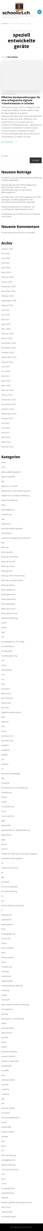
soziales (4, 1136)
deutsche (5, 689)
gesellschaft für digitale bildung (15, 830)
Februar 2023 (7, 447)
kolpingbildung (8, 934)
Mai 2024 (5, 376)
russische (5, 1089)
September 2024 (8, 357)
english (4, 755)
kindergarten (7, 924)
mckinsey (5, 990)
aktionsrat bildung (9, 500)
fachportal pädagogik (10, 774)
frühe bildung (7, 807)
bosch (4, 627)
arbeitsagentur (8, 510)
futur (3, 811)
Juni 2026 (5, 258)
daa (3, 684)
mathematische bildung (12, 986)
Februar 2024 (7, 390)
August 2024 (7, 362)
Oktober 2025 (7, 296)
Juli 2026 (5, 253)
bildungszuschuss (9, 613)
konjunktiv (6, 939)
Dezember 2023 (8, 400)
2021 (3, 467)
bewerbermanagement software (15, 538)
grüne (4, 844)
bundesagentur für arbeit (12, 642)
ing (2, 901)
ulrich (4, 1184)
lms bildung (6, 967)
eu (2, 769)
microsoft (5, 1000)
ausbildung (6, 514)
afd (2, 481)
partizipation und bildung (12, 1019)
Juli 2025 (5, 310)
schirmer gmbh (8, 1108)
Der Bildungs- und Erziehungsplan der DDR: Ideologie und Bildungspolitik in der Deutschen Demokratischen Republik (21, 199)
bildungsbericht (8, 590)
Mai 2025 (5, 320)
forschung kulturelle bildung (14, 788)
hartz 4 (4, 849)
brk (2, 637)
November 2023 (8, 404)
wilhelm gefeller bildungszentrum (16, 1202)
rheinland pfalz (8, 1080)
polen (4, 1042)
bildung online (7, 566)
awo (3, 519)
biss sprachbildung (9, 618)
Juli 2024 (5, 367)
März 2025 (6, 329)
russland (5, 1094)
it (1, 910)
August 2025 (7, 305)
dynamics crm (7, 736)
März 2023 (6, 442)
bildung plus (7, 571)
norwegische (7, 1009)
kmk (3, 929)
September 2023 (8, 414)
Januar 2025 (6, 338)
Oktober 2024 (7, 353)
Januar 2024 (6, 395)
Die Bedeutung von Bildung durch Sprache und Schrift (20, 215)
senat (3, 1122)
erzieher (5, 764)
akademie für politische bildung (15, 496)
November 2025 (8, 291)
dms (3, 726)
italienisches (6, 915)
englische (5, 750)
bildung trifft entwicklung (13, 576)
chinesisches (6, 670)
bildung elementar (9, 557)
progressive (6, 1066)
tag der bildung (8, 1165)
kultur (4, 943)
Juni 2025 (5, 315)
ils (2, 896)
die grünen (6, 703)
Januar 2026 (6, 282)
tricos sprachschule (9, 1169)
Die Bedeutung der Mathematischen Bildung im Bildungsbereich (21, 179)
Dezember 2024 (8, 343)
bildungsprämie (8, 604)
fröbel (4, 802)
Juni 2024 (5, 371)
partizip (4, 1014)
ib (2, 872)
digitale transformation (11, 712)
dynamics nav (7, 741)
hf (2, 863)
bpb (3, 632)
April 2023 (5, 437)
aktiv (3, 505)
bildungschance (8, 594)
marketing (6, 976)
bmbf (3, 623)
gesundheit (6, 835)
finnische (5, 783)
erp (2, 759)
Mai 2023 (5, 433)
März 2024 (6, 386)
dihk (3, 717)
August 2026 (7, 249)
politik (4, 1047)
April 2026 (5, 268)
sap (2, 1099)
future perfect (7, 816)
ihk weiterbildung (9, 891)
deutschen (6, 693)
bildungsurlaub (8, 609)
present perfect (8, 1056)
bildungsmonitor (8, 599)
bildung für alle (8, 562)
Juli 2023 (5, 423)
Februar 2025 (7, 334)
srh (2, 1151)
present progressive (10, 1061)
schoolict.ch (16, 12)
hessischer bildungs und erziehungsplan (19, 854)
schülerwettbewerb (10, 1118)
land (3, 953)
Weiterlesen (7, 142)
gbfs (3, 821)
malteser (5, 972)
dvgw (3, 731)
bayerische (6, 524)
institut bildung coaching (12, 905)
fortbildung (6, 792)
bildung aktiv (7, 552)
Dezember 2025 (8, 286)
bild (3, 543)
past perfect (6, 1033)
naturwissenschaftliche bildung (15, 1005)
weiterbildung (7, 1193)
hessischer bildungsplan (12, 858)
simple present (7, 1132)
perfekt (4, 1038)
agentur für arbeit (9, 486)
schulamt (5, 1113)
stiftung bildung (8, 1155)
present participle (9, 1052)
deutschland (7, 698)
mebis (4, 995)
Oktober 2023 (7, 409)
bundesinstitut (7, 646)
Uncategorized (8, 94)
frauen (4, 797)
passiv (3, 1023)
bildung (4, 547)
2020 (3, 463)
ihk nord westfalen (9, 887)
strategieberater (8, 1160)
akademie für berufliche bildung (15, 491)
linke (3, 962)
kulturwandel (7, 948)
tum (3, 1174)
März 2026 (6, 272)
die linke (5, 708)
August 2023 (7, 418)
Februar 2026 (7, 277)
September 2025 (8, 301)
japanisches (6, 920)
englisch (5, 745)
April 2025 (5, 324)
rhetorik (4, 1085)
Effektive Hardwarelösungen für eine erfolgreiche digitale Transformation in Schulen (20, 100)
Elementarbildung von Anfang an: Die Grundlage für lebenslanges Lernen (18, 208)
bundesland (6, 651)
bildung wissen (8, 585)
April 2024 (5, 381)
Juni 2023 (5, 428)
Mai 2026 (5, 263)
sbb (3, 1103)
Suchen (4, 156)
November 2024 (8, 348)
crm (3, 675)
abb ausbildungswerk (11, 472)
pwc (3, 1075)
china (3, 665)
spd (3, 1141)
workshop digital (8, 1217)
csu (2, 679)
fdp (2, 778)
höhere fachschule (9, 868)
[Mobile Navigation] (39, 12)
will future (6, 1207)
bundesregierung (9, 656)
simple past (6, 1127)
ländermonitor (7, 957)
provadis (5, 1070)
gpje (3, 840)
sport (3, 1146)
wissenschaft (6, 1212)
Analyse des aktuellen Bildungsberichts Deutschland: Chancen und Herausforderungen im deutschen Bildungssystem (18, 188)
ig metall (5, 882)
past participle (7, 1028)
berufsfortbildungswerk (12, 529)
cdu (3, 660)
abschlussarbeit (8, 477)
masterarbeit (7, 981)
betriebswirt (6, 533)
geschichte (6, 825)
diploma (4, 722)
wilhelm (4, 1198)
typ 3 (3, 1179)
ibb (2, 877)
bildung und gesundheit (12, 580)
